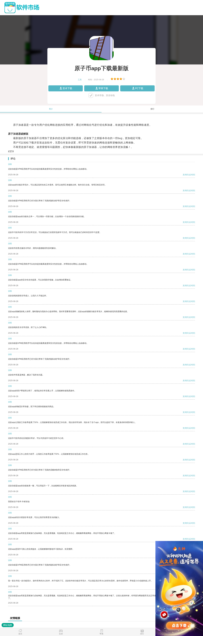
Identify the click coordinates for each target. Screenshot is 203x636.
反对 (191, 175)
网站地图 (7, 625)
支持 (185, 175)
